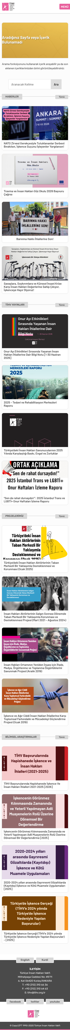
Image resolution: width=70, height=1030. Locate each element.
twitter (35, 1001)
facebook (15, 1001)
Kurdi (45, 959)
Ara (56, 84)
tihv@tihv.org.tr (36, 992)
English (25, 959)
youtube (55, 1001)
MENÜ (65, 6)
